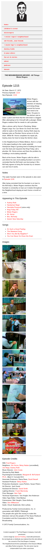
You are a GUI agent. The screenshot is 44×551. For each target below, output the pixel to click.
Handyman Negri (13, 205)
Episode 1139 (9, 179)
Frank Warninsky (21, 491)
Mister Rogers (12, 212)
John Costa (18, 470)
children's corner (11, 28)
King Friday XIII (12, 210)
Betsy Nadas (24, 465)
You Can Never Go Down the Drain (20, 236)
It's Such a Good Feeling (16, 229)
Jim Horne (15, 465)
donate (7, 69)
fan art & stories (10, 57)
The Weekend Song (14, 231)
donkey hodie (9, 49)
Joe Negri (6, 468)
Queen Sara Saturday (15, 219)
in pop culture (9, 53)
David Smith (23, 489)
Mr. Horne (10, 214)
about (6, 61)
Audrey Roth (11, 203)
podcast (7, 65)
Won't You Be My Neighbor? (17, 234)
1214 (18, 93)
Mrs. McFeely (12, 217)
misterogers (9, 33)
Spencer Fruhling (20, 537)
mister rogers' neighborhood (17, 37)
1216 (15, 95)
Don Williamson (13, 502)
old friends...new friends (13, 41)
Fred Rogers (10, 463)
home (6, 24)
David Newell (33, 479)
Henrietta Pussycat (14, 207)
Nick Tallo (17, 493)
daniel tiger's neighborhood (16, 45)
